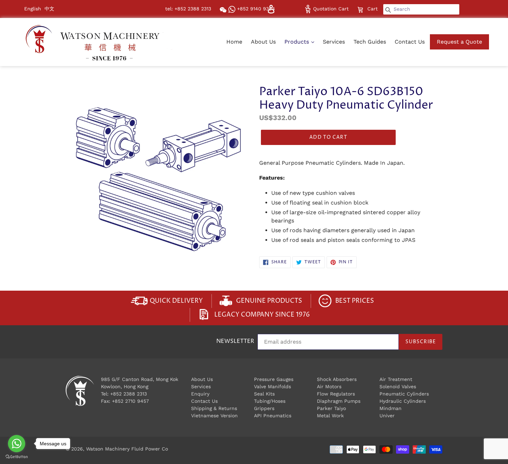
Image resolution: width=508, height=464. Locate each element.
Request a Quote (459, 41)
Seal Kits (264, 394)
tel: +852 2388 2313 (188, 8)
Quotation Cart (330, 8)
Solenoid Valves (397, 386)
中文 (49, 8)
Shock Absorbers (337, 379)
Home (234, 41)
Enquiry (200, 394)
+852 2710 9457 (130, 401)
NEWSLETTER (235, 341)
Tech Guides (370, 41)
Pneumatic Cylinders (404, 394)
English (32, 8)
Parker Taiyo (331, 408)
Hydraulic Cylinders (402, 401)
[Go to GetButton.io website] (17, 457)
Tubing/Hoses (269, 401)
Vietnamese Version (214, 415)
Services (334, 41)
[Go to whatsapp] (16, 443)
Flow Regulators (336, 394)
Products (297, 41)
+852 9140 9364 (255, 8)
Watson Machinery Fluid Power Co (127, 449)
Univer (387, 415)
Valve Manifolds (272, 386)
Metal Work (330, 415)
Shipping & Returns (214, 408)
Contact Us (410, 41)
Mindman (390, 408)
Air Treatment (395, 379)
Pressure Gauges (273, 379)
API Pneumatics (272, 415)
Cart (373, 8)
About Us (263, 41)
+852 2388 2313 (128, 394)
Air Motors (329, 386)
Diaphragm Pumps (338, 401)
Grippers (264, 408)
